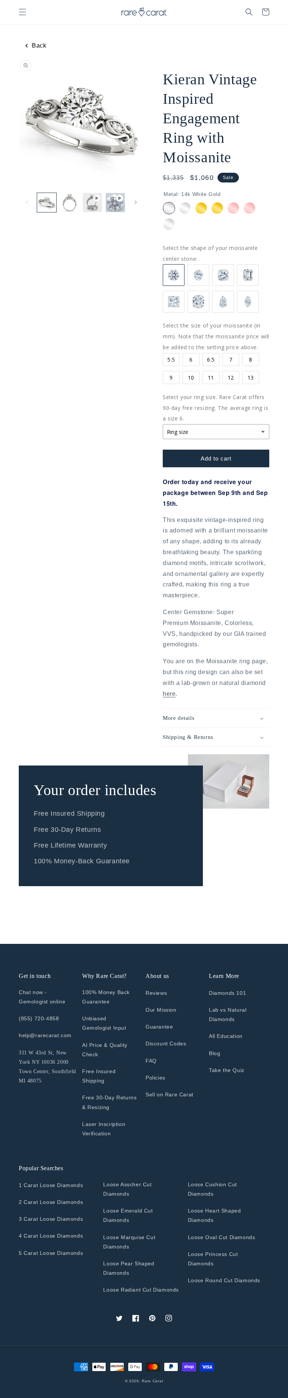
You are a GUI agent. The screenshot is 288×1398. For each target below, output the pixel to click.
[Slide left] (27, 202)
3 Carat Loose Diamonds (51, 1219)
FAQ (151, 1061)
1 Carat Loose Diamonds (51, 1185)
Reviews (156, 993)
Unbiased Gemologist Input (104, 1023)
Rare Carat (152, 1381)
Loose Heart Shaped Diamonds (214, 1215)
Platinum (169, 224)
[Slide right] (136, 202)
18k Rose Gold (249, 208)
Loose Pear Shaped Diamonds (128, 1268)
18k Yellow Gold (217, 208)
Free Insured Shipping (99, 1076)
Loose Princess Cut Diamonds (213, 1258)
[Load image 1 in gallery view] (46, 202)
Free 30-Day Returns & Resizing (109, 1102)
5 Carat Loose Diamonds (51, 1253)
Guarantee (159, 1027)
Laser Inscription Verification (103, 1128)
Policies (155, 1078)
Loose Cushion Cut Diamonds (212, 1189)
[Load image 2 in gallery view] (69, 202)
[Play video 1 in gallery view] (92, 202)
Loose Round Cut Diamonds (224, 1280)
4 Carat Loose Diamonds (51, 1236)
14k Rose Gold (233, 208)
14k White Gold (169, 208)
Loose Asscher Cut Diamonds (127, 1189)
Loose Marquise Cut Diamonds (129, 1242)
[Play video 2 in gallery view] (115, 202)
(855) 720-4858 (39, 1018)
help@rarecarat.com (45, 1035)
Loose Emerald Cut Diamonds (128, 1215)
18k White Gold (185, 208)
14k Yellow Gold (201, 208)
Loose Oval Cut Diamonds (221, 1237)
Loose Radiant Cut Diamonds (141, 1290)
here (169, 694)
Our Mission (161, 1010)
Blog (214, 1053)
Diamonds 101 (227, 993)
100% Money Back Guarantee (106, 997)
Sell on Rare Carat (170, 1094)
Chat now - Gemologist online (42, 997)
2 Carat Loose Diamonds (51, 1202)
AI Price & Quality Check (105, 1049)
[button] (22, 12)
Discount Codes (166, 1044)
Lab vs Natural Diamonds (227, 1014)
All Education (226, 1036)
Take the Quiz (226, 1070)
